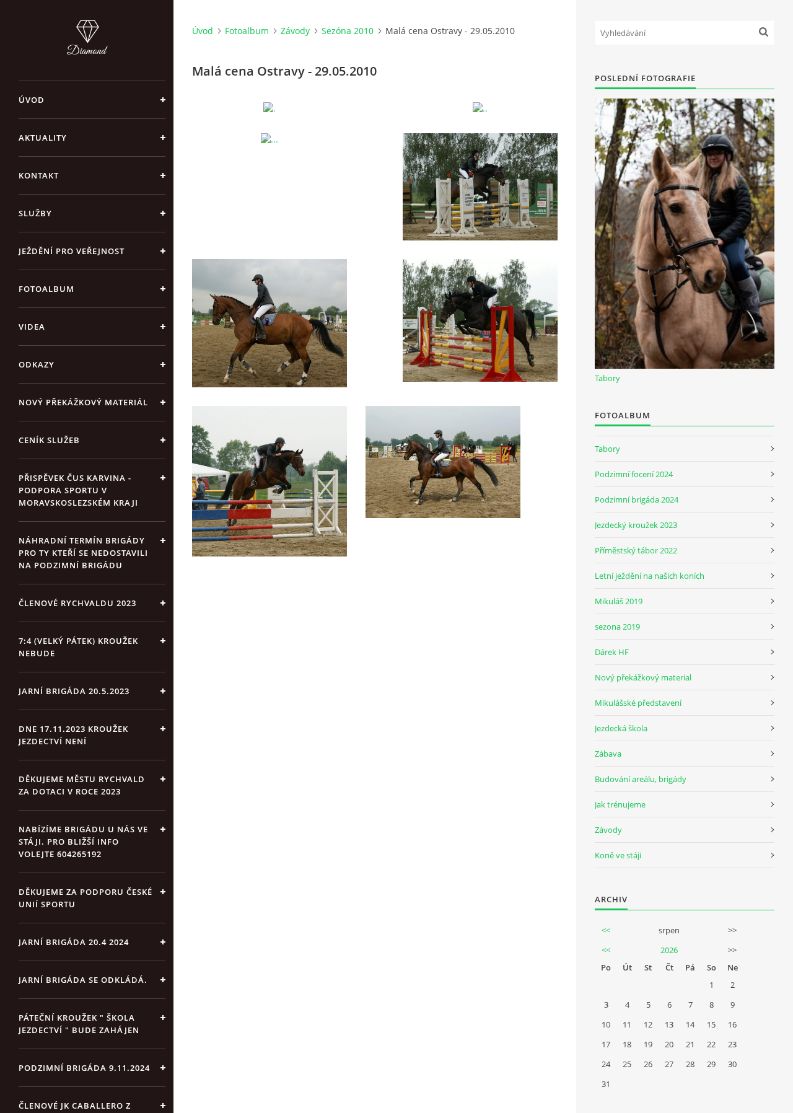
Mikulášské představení (638, 702)
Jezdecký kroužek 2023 (636, 524)
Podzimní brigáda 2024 (636, 499)
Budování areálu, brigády (640, 779)
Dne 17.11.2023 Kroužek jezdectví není (73, 735)
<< (606, 930)
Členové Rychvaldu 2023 (77, 603)
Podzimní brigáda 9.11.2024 (84, 1067)
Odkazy (37, 364)
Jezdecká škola (621, 728)
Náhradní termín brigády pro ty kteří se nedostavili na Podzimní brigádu (83, 553)
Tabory (607, 378)
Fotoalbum (46, 288)
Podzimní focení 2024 (634, 474)
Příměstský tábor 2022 (636, 550)
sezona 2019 (617, 626)
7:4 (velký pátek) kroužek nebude (78, 647)
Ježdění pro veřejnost (72, 251)
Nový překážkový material (643, 677)
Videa (32, 326)
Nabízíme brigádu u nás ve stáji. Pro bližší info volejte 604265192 (83, 842)
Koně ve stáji (618, 855)
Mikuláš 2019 (618, 601)
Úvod (32, 99)
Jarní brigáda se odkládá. (83, 979)
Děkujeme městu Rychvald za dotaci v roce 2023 (82, 785)
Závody (295, 31)
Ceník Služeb (49, 440)
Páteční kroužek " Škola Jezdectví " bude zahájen (79, 1024)
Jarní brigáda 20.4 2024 (74, 942)
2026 (669, 950)
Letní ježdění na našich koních (649, 575)
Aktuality (43, 137)
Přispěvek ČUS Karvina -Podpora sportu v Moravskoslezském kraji (78, 490)
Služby (35, 213)
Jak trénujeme (620, 804)
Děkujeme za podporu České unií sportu (85, 898)
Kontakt (39, 175)
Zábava (608, 753)
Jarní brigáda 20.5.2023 (74, 691)
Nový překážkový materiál (83, 402)
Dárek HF (612, 652)
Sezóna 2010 (348, 31)
